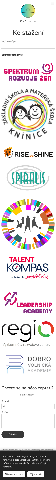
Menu (52, 3)
